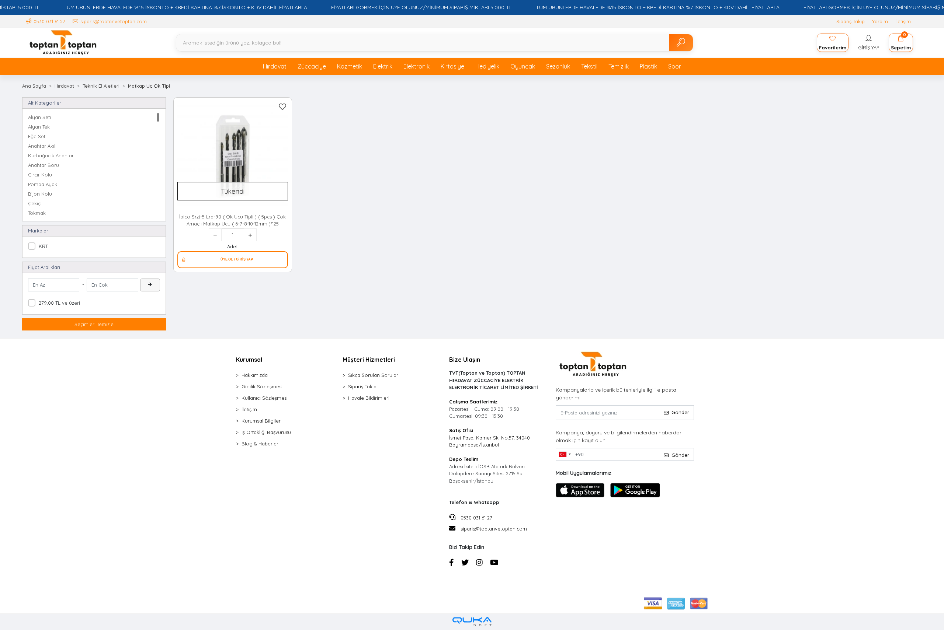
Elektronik (416, 66)
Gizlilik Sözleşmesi (262, 386)
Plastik (648, 66)
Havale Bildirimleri (368, 398)
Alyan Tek (39, 127)
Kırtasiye (452, 66)
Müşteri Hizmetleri (369, 359)
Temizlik (618, 66)
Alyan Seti (39, 117)
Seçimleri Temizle (94, 324)
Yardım (880, 21)
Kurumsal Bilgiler (261, 421)
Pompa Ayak (42, 184)
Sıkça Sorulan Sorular (373, 375)
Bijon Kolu (40, 194)
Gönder (680, 412)
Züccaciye (312, 66)
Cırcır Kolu (40, 175)
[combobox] (564, 454)
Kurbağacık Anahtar (51, 155)
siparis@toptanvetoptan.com (494, 529)
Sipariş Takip (850, 21)
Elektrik (382, 66)
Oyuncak (522, 66)
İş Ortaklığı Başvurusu (266, 432)
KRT (43, 246)
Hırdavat (275, 66)
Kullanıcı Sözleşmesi (265, 398)
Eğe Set (36, 136)
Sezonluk (558, 66)
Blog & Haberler (260, 444)
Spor (674, 66)
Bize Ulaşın (464, 359)
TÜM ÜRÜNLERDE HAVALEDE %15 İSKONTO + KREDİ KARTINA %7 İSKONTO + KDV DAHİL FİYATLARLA (185, 7)
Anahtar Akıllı (43, 146)
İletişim (903, 21)
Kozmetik (349, 66)
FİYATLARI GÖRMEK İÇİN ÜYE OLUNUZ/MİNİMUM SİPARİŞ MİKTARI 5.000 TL (421, 7)
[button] (868, 42)
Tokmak (37, 213)
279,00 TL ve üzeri (59, 303)
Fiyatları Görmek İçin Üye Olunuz (232, 259)
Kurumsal (249, 359)
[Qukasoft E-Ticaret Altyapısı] (472, 621)
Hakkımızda (255, 375)
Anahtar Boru (43, 165)
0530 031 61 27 (475, 518)
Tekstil (589, 66)
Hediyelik (487, 66)
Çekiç (34, 203)
